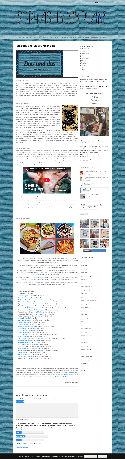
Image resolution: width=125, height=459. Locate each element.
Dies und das (22, 388)
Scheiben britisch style (25, 340)
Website (18, 440)
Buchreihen (57, 37)
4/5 (83, 269)
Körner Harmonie (23, 298)
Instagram (95, 103)
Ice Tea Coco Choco (24, 336)
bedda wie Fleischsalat (25, 318)
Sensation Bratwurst (24, 348)
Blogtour (84, 293)
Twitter (95, 97)
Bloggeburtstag (86, 286)
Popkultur (73, 37)
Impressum (103, 37)
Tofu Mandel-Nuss (23, 332)
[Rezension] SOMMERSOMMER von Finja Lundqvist (96, 189)
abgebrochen (85, 276)
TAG (83, 367)
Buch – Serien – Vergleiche (89, 300)
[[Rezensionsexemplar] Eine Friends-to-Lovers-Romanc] (84, 233)
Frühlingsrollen (22, 328)
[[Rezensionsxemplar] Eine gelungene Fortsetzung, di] (104, 233)
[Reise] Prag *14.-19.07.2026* (91, 195)
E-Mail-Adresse (20, 436)
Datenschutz (95, 37)
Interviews (86, 37)
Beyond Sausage (23, 346)
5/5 (83, 272)
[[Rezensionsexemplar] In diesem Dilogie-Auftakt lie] (94, 243)
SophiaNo (29, 48)
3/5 (83, 265)
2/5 (83, 262)
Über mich (28, 37)
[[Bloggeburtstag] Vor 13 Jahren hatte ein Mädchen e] (104, 223)
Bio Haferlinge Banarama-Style (27, 326)
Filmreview (85, 311)
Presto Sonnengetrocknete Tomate (29, 306)
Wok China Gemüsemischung (27, 334)
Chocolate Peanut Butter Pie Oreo (28, 310)
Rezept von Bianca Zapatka (36, 277)
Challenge (84, 304)
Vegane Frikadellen (24, 322)
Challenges (65, 37)
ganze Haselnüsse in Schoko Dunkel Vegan (31, 338)
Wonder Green (22, 324)
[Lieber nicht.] (123, 456)
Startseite (21, 37)
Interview (84, 318)
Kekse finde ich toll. (90, 456)
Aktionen (84, 279)
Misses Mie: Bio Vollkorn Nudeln (28, 330)
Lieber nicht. (102, 456)
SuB (51, 37)
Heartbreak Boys (66, 372)
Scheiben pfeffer (23, 342)
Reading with (85, 349)
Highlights (84, 314)
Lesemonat (85, 328)
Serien (84, 363)
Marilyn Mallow (22, 354)
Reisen (84, 353)
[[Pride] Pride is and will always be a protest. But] (104, 243)
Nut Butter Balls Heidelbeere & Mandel (30, 308)
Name (18, 432)
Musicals (84, 339)
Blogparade (85, 290)
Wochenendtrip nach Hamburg (61, 374)
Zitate (80, 37)
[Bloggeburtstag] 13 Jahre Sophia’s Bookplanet (96, 183)
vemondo (41, 316)
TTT (83, 370)
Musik (83, 342)
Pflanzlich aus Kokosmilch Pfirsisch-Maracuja (32, 302)
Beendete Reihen (86, 283)
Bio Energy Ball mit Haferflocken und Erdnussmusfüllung (36, 300)
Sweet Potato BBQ (24, 320)
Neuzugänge (85, 346)
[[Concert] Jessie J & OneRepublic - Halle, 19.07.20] (84, 223)
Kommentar (20, 401)
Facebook (95, 100)
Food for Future (47, 304)
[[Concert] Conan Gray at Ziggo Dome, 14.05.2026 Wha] (84, 243)
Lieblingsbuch (85, 335)
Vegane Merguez (23, 352)
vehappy (41, 350)
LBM (83, 321)
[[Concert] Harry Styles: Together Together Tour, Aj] (94, 233)
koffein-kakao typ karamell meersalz (29, 356)
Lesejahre (45, 37)
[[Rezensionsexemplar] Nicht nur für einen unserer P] (94, 223)
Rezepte (84, 360)
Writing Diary (85, 374)
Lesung (84, 332)
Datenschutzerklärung (45, 427)
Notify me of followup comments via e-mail (29, 443)
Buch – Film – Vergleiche (88, 297)
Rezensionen (37, 37)
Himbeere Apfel (23, 296)
